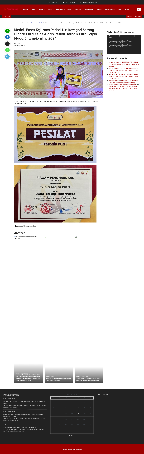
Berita (41, 9)
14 (78, 413)
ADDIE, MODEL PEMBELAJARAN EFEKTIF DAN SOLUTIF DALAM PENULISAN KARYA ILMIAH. (123, 70)
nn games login (114, 62)
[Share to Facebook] (7, 37)
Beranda (25, 9)
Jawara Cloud (114, 81)
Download (78, 9)
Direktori (49, 9)
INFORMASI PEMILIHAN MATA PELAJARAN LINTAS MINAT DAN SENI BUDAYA (124, 64)
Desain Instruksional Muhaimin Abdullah (123, 85)
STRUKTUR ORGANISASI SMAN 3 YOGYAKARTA (19, 427)
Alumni (127, 9)
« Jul (71, 435)
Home (33, 23)
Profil (33, 9)
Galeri (69, 9)
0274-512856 (70, 2)
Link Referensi (109, 9)
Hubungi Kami (89, 9)
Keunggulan (59, 9)
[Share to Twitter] (7, 44)
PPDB (119, 9)
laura (111, 68)
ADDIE (111, 74)
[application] (124, 44)
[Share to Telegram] (7, 57)
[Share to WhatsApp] (7, 50)
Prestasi (39, 23)
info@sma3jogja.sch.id (90, 2)
